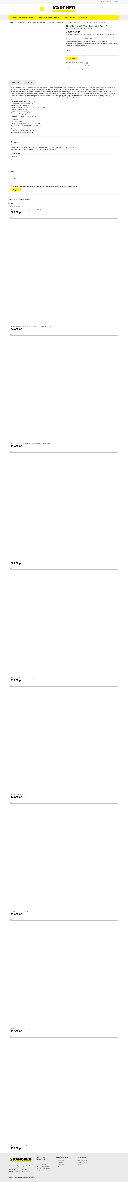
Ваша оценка (15, 153)
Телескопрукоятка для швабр (20, 560)
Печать (69, 69)
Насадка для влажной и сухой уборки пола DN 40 (26, 209)
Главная (11, 22)
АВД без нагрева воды (56, 22)
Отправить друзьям (81, 69)
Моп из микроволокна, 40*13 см (20, 1145)
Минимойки (61, 1164)
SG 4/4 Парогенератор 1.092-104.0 (21, 911)
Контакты (116, 1)
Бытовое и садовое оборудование (22, 17)
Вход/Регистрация (106, 1)
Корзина (107, 9)
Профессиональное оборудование (48, 17)
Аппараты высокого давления (37, 22)
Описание (15, 82)
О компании (83, 17)
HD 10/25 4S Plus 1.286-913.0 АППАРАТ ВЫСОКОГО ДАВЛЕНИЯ (30, 443)
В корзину (73, 58)
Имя (13, 171)
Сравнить (117, 9)
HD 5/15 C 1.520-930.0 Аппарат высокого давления (26, 794)
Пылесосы (61, 1167)
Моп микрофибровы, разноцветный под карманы (26, 677)
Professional (21, 22)
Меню (41, 1162)
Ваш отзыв (15, 160)
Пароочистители (82, 1160)
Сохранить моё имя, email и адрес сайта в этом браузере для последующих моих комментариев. (45, 186)
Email (13, 178)
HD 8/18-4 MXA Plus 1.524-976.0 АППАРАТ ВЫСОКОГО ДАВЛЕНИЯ (31, 326)
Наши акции (61, 1160)
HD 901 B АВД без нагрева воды (20, 1028)
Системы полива (82, 1162)
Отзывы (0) (29, 82)
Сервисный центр (69, 17)
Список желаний (112, 9)
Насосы (79, 1164)
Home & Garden (44, 1166)
